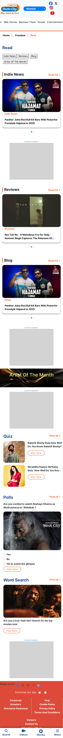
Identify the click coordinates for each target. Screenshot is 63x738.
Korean (41, 22)
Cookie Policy (47, 704)
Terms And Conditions (47, 712)
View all (53, 435)
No (8, 559)
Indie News (10, 56)
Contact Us (31, 723)
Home (6, 35)
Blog (33, 56)
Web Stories (10, 22)
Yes (8, 554)
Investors (15, 704)
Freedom (20, 35)
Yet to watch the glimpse (20, 563)
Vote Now (12, 569)
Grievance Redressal (16, 708)
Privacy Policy (47, 708)
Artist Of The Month (15, 61)
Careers (31, 719)
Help (47, 700)
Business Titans (27, 22)
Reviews (23, 56)
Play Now (36, 453)
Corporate (16, 700)
